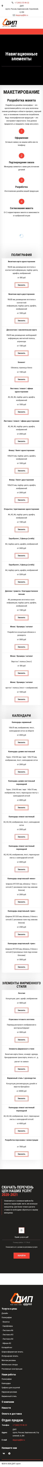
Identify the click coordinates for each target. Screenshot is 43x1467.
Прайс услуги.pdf (21, 1237)
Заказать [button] (21, 285)
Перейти (21, 1255)
